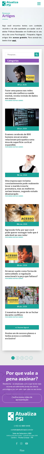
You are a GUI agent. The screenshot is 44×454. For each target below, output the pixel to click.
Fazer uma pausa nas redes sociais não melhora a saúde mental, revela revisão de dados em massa (21, 94)
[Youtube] (26, 443)
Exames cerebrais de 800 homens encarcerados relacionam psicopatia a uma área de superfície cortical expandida (19, 139)
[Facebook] (17, 443)
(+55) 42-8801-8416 (22, 426)
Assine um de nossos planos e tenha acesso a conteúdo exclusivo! (20, 336)
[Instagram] (21, 443)
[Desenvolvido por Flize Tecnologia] (22, 451)
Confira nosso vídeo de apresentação (22, 398)
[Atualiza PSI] (22, 3)
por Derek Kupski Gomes (14, 100)
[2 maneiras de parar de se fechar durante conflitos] (22, 295)
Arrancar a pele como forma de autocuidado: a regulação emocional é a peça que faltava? (21, 274)
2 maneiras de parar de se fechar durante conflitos (21, 313)
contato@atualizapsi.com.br (22, 429)
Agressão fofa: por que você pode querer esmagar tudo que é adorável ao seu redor (21, 232)
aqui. (14, 40)
